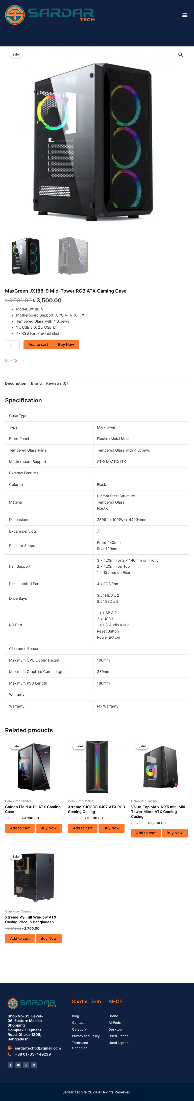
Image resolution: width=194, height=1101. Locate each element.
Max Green (14, 360)
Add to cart (38, 344)
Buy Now (66, 344)
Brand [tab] (36, 383)
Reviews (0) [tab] (57, 383)
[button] (185, 15)
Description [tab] (15, 383)
